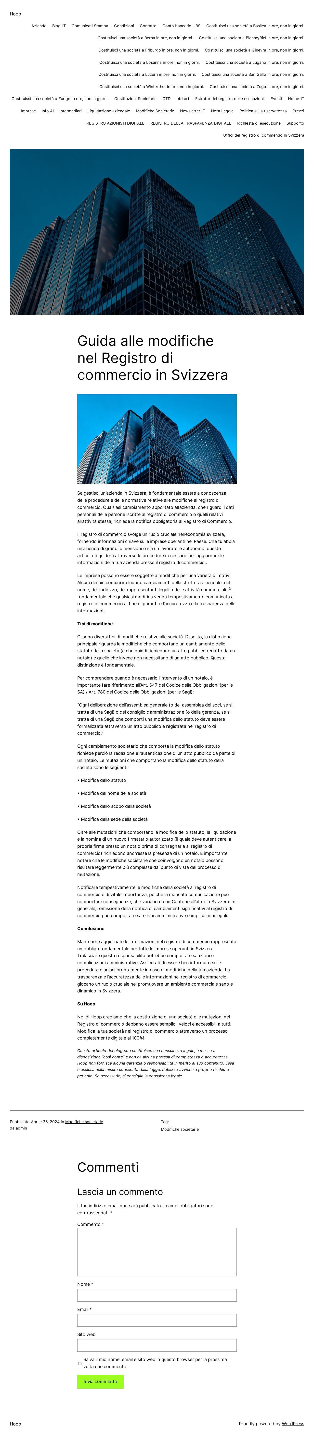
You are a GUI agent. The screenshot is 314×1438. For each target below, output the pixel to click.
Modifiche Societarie (155, 110)
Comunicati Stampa (90, 25)
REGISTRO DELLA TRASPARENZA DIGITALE (190, 123)
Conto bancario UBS (181, 25)
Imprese (28, 110)
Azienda (38, 25)
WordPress (293, 1423)
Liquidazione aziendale (109, 110)
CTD (166, 98)
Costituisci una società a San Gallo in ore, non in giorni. (253, 74)
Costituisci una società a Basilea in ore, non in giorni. (255, 25)
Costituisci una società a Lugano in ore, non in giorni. (255, 62)
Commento (90, 1224)
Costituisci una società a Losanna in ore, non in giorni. (149, 62)
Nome (85, 1284)
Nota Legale (222, 110)
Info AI (48, 110)
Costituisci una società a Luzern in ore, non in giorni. (147, 74)
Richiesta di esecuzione (259, 123)
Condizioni (124, 25)
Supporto (295, 123)
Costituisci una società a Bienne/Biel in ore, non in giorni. (251, 37)
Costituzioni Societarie (135, 98)
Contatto (148, 25)
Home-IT (296, 98)
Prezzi (298, 110)
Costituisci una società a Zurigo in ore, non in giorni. (60, 98)
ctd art (183, 98)
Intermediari (71, 110)
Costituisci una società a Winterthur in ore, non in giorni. (151, 86)
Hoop (15, 13)
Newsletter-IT (192, 110)
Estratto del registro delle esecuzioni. (230, 98)
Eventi (276, 98)
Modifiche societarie (84, 1121)
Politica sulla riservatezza (263, 110)
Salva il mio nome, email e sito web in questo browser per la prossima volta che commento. (155, 1363)
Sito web (86, 1334)
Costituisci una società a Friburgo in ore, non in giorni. (148, 50)
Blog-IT (59, 25)
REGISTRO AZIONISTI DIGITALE (115, 123)
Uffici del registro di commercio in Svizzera (263, 135)
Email (84, 1309)
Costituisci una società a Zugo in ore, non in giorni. (257, 86)
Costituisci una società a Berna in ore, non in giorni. (145, 37)
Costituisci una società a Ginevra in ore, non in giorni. (254, 50)
